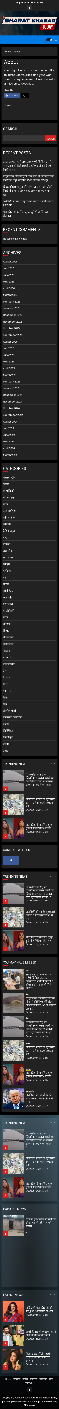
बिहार (6, 631)
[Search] (55, 40)
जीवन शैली (9, 517)
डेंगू (5, 537)
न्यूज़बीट (8, 597)
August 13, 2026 (36, 1315)
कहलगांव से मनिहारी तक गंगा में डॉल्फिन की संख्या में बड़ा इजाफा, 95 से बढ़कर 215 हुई (28, 178)
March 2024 (10, 455)
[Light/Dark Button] (49, 39)
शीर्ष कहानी (9, 711)
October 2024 (11, 408)
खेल (5, 504)
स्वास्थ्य (7, 751)
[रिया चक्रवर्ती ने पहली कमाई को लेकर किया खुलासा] (13, 1335)
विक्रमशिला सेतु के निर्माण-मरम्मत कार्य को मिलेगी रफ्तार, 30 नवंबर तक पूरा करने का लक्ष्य (27, 191)
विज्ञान (7, 677)
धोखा (6, 584)
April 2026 (9, 288)
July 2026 (8, 268)
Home (8, 1379)
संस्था (6, 724)
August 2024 (10, 421)
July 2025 (8, 348)
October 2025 (11, 328)
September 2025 (13, 335)
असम (6, 484)
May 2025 (8, 361)
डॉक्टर (6, 544)
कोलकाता (9, 497)
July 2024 (8, 428)
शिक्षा (6, 697)
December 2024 (13, 395)
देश (5, 577)
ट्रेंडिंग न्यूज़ (9, 531)
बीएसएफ (8, 637)
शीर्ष (5, 704)
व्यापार (7, 691)
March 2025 (10, 375)
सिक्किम (8, 731)
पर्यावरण (8, 604)
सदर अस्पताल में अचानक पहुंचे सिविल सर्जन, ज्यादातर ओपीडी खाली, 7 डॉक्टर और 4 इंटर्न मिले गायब (28, 166)
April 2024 (9, 448)
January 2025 (11, 388)
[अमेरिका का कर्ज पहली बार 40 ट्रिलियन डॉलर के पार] (13, 1098)
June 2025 (9, 355)
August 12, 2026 (36, 1341)
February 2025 (11, 381)
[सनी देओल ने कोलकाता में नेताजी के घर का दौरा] (13, 1311)
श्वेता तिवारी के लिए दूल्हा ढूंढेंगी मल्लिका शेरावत (39, 802)
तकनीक (8, 551)
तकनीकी (8, 557)
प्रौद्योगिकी (9, 611)
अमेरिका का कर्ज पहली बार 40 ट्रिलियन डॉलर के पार (40, 1098)
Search (10, 129)
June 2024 (9, 435)
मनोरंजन (8, 644)
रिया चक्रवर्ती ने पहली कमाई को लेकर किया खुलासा (38, 1333)
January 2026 (11, 308)
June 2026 (9, 275)
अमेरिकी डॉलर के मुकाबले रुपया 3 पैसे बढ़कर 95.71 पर (40, 779)
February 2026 (11, 301)
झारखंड (7, 524)
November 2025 (12, 321)
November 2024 (12, 401)
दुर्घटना (7, 571)
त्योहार (6, 564)
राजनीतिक (9, 664)
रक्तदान (7, 657)
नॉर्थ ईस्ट (8, 591)
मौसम (6, 651)
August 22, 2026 (36, 1013)
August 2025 (10, 341)
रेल (5, 671)
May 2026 (8, 281)
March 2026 (10, 295)
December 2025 (12, 315)
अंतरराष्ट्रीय (9, 477)
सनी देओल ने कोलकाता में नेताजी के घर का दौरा (41, 1309)
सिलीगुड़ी (8, 737)
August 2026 (10, 261)
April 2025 (9, 368)
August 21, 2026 (36, 786)
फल (5, 617)
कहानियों (8, 491)
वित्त (5, 684)
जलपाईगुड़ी (9, 511)
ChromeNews (46, 1401)
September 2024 (13, 415)
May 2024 (9, 441)
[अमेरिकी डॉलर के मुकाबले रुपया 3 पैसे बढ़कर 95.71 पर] (13, 780)
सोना (6, 744)
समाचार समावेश (12, 717)
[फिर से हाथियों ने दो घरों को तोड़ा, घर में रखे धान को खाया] (13, 1225)
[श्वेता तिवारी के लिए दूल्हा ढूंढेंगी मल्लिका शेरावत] (13, 804)
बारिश (6, 624)
